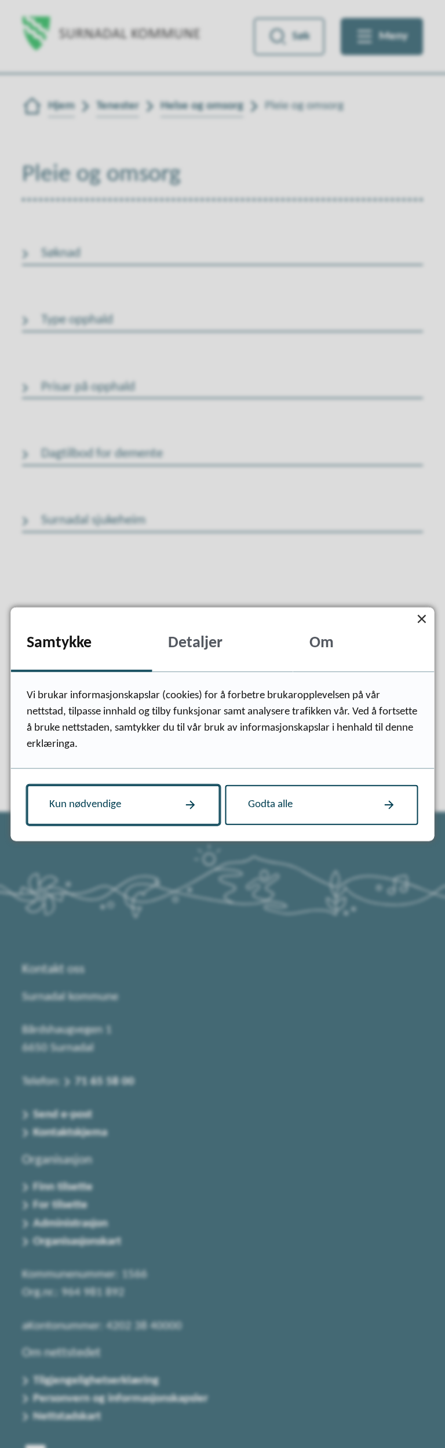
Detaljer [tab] (195, 643)
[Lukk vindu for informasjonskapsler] (422, 619)
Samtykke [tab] (59, 643)
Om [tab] (321, 643)
